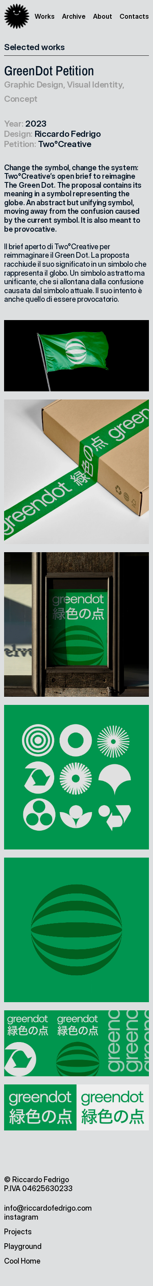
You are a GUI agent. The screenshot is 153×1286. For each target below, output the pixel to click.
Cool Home (22, 1261)
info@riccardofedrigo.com (48, 1208)
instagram (21, 1217)
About (102, 16)
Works (45, 16)
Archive (74, 16)
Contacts (134, 16)
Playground (23, 1246)
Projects (18, 1231)
